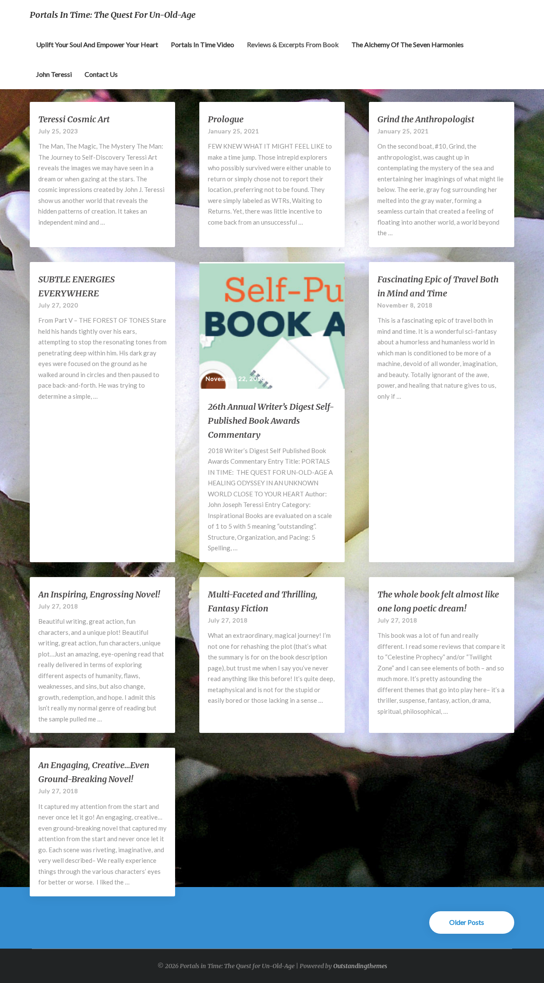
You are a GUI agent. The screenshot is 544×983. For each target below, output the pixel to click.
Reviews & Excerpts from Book (293, 44)
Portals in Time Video (202, 44)
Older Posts (467, 922)
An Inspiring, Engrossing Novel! (99, 594)
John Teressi (54, 74)
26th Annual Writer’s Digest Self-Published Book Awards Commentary (271, 420)
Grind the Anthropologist (425, 119)
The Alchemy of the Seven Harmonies (407, 44)
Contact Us (101, 74)
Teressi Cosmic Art (74, 119)
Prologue (226, 119)
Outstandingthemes (360, 966)
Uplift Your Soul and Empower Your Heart (97, 44)
